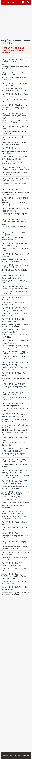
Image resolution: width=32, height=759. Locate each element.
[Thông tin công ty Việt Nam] (8, 2)
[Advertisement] (16, 21)
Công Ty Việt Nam (14, 755)
